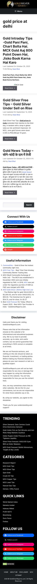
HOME (6, 572)
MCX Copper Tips (9, 479)
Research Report (9, 463)
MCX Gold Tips (8, 466)
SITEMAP (18, 575)
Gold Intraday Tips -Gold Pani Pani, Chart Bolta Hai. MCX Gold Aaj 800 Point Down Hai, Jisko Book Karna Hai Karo (18, 50)
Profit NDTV (7, 512)
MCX (26, 282)
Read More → (10, 88)
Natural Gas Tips (9, 486)
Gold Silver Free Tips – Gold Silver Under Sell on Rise (17, 104)
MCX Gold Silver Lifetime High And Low (18, 290)
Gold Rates (27, 172)
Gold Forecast (12, 302)
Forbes (5, 521)
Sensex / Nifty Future (11, 489)
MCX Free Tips (8, 270)
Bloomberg (7, 515)
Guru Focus (7, 518)
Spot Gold (6, 473)
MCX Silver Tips (9, 469)
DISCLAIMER (23, 572)
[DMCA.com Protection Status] (8, 565)
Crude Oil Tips (8, 476)
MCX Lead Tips (9, 482)
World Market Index (10, 502)
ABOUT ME (13, 572)
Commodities (8, 265)
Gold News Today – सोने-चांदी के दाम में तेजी (18, 153)
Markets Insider (9, 505)
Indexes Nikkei (8, 508)
